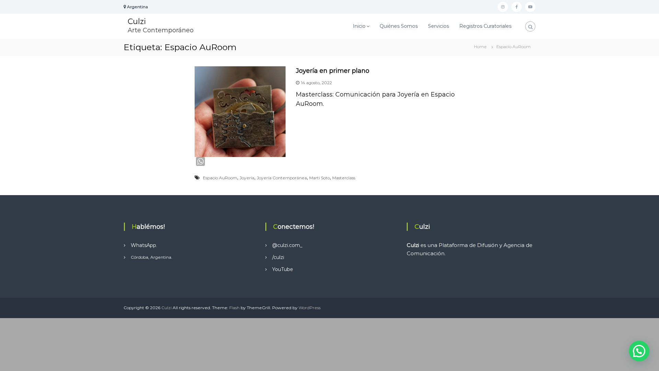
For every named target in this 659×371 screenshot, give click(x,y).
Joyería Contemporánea (282, 177)
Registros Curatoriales (485, 26)
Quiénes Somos (399, 26)
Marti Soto (319, 177)
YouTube (282, 269)
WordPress (310, 307)
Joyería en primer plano (332, 71)
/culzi (278, 257)
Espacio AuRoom (220, 177)
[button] (639, 351)
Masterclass (343, 177)
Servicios (438, 26)
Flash (234, 307)
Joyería (247, 177)
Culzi (137, 21)
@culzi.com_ (287, 245)
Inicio (359, 26)
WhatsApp (143, 245)
